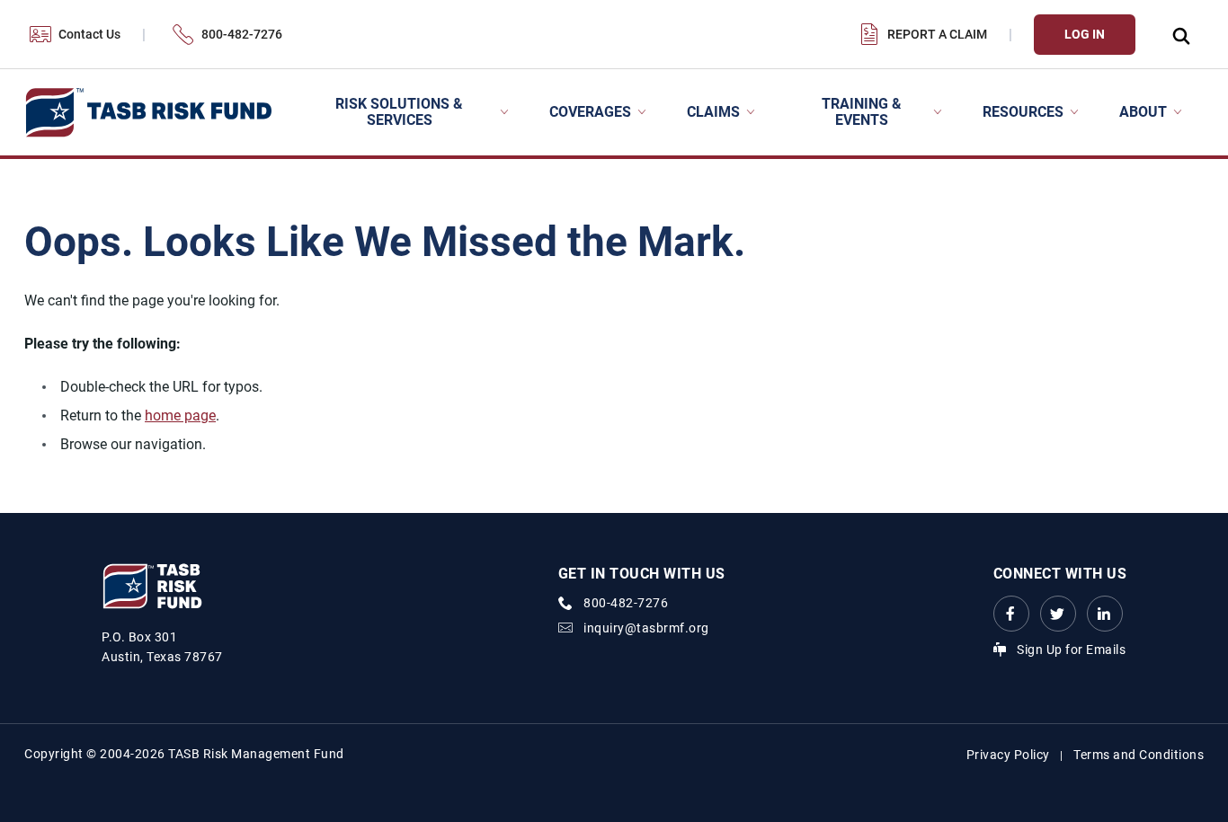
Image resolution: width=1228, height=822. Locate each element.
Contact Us (89, 34)
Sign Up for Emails (1071, 649)
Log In (1084, 34)
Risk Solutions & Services (399, 111)
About (1143, 111)
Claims (713, 111)
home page (180, 415)
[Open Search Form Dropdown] (1180, 34)
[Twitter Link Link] (1058, 614)
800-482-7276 (241, 34)
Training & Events (862, 111)
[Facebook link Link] (1011, 614)
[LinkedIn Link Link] (1105, 614)
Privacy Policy (1008, 754)
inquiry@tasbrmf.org (646, 628)
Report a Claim (937, 34)
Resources (1023, 111)
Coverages (590, 111)
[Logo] (147, 112)
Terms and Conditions (1138, 754)
